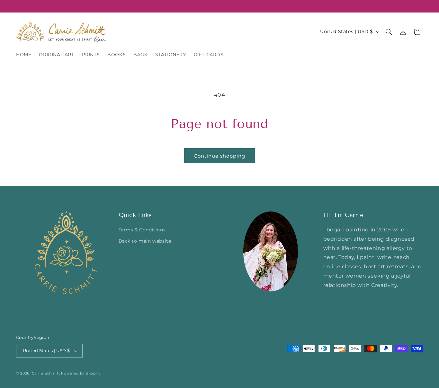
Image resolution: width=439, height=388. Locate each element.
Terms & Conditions (142, 230)
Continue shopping (219, 156)
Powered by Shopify (81, 373)
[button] (389, 32)
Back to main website (145, 241)
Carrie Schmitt (46, 373)
